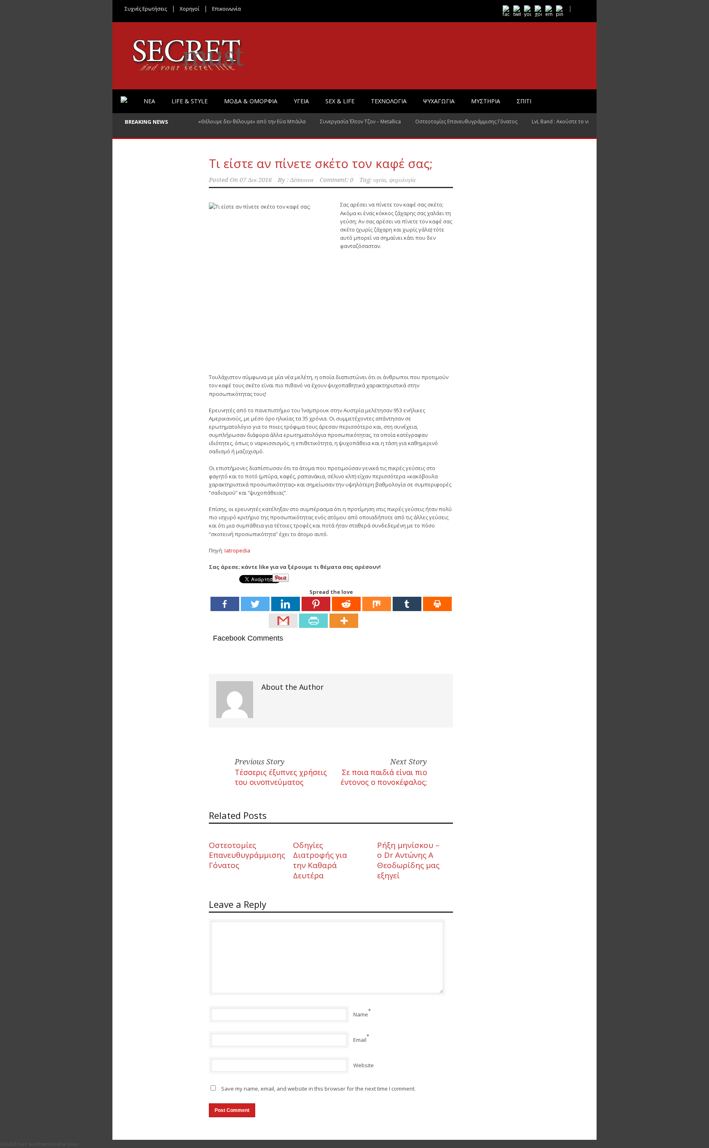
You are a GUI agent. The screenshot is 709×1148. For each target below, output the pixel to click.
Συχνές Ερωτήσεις (146, 9)
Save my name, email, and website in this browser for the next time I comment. (318, 1088)
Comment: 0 (336, 180)
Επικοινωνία (226, 9)
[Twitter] (255, 604)
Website (363, 1065)
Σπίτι (524, 101)
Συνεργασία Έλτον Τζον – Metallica (360, 121)
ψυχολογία (402, 180)
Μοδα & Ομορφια (250, 101)
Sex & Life (339, 101)
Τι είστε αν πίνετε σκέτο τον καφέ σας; (320, 163)
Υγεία (301, 101)
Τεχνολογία (389, 101)
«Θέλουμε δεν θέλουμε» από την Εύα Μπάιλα (252, 121)
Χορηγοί (189, 9)
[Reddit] (346, 604)
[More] (343, 621)
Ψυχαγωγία (439, 101)
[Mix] (376, 604)
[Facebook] (224, 604)
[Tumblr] (407, 604)
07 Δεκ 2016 (256, 180)
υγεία (379, 180)
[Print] (437, 604)
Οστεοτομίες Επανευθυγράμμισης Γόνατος (466, 121)
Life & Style (190, 101)
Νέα (149, 101)
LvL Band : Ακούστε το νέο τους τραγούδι (581, 121)
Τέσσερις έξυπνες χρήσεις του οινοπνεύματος (281, 777)
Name (360, 1014)
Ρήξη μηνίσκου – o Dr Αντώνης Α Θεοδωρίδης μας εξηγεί (408, 860)
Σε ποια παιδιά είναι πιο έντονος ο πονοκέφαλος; (384, 777)
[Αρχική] (123, 99)
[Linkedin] (285, 604)
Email (359, 1039)
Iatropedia (237, 550)
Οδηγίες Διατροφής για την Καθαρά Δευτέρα (320, 860)
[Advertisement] (331, 389)
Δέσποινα (301, 180)
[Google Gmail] (283, 621)
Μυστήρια (485, 101)
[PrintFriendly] (313, 621)
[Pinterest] (316, 604)
